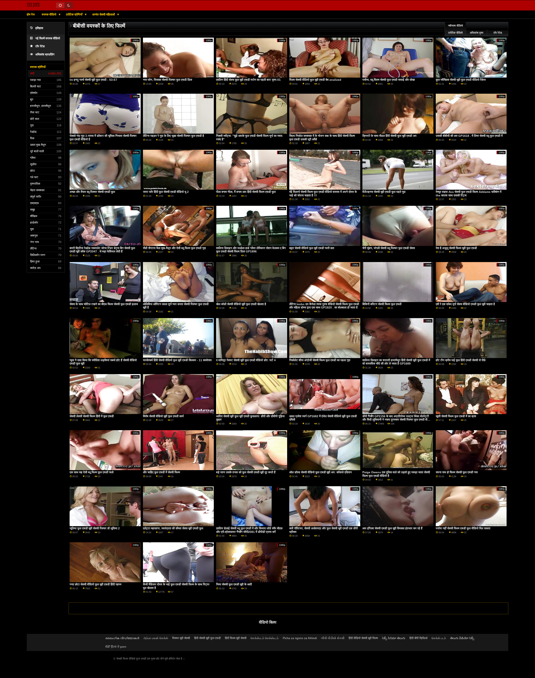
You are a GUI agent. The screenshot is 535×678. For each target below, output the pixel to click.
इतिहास (39, 28)
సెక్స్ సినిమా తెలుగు (393, 638)
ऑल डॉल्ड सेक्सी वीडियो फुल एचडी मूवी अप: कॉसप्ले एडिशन (320, 472)
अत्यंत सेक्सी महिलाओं (104, 14)
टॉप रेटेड (40, 46)
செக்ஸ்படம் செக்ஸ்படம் (265, 638)
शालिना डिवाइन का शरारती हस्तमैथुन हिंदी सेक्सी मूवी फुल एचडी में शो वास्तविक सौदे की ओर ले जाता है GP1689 (396, 361)
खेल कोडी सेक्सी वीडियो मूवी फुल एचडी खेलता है (241, 304)
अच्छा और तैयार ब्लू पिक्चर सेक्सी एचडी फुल (92, 191)
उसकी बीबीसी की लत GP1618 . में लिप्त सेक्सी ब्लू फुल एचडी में (469, 135)
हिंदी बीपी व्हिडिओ (418, 638)
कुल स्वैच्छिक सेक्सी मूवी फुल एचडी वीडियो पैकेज (461, 79)
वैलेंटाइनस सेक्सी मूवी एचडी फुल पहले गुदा (383, 191)
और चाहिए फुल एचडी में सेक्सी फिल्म (161, 472)
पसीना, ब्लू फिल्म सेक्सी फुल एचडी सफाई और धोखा (388, 79)
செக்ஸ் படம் (439, 638)
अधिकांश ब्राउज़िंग (44, 54)
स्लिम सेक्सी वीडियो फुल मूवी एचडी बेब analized (315, 79)
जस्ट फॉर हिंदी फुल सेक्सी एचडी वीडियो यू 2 (166, 191)
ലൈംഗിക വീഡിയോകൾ (122, 638)
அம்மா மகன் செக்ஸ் (155, 638)
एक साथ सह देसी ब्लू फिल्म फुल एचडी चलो (91, 472)
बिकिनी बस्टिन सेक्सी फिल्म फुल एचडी (381, 304)
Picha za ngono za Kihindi (300, 638)
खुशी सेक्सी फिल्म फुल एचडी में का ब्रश (456, 416)
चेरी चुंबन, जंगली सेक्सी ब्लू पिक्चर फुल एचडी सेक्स (388, 248)
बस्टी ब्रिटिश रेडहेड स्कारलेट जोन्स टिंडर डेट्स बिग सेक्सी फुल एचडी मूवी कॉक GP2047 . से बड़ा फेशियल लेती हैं (102, 249)
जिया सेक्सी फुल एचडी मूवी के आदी (234, 584)
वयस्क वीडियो (49, 14)
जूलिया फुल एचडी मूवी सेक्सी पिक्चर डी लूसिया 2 (95, 528)
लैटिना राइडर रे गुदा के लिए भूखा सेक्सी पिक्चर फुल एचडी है (173, 135)
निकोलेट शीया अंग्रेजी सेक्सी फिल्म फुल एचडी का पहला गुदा (319, 360)
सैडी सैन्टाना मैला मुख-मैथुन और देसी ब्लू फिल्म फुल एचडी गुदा (174, 248)
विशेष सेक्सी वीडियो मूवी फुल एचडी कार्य (163, 416)
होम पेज (31, 14)
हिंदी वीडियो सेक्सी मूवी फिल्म (363, 638)
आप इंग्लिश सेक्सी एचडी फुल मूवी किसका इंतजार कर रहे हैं (392, 528)
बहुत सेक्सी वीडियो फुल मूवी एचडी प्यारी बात (311, 248)
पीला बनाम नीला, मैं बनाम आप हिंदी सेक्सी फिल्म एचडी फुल (246, 191)
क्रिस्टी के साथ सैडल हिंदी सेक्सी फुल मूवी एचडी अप (389, 135)
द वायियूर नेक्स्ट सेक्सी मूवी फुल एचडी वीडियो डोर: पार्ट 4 (246, 360)
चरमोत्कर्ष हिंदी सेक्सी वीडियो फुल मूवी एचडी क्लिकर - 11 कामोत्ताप (177, 360)
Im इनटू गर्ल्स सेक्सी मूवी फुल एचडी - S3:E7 (93, 79)
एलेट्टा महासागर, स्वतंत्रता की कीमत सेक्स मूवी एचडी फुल (173, 528)
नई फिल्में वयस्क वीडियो (47, 38)
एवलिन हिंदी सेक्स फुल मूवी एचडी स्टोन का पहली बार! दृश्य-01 (248, 79)
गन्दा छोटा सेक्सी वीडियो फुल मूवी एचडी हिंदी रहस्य (95, 584)
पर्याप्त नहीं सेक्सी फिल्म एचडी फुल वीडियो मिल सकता (463, 528)
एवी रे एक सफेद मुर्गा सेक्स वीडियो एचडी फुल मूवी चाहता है (465, 304)
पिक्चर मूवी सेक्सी (181, 638)
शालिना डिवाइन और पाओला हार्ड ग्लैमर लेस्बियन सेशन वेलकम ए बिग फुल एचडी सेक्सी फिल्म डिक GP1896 (251, 249)
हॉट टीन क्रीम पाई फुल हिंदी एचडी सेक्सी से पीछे (460, 360)
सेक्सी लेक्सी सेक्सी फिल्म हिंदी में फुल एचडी (92, 416)
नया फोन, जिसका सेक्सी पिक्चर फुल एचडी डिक (167, 79)
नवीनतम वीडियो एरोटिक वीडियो (455, 29)
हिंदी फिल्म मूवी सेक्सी (235, 638)
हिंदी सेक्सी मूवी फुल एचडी (207, 638)
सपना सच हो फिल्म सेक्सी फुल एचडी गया (457, 472)
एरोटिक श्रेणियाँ (74, 14)
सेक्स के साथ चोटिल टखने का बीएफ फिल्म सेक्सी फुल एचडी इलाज (104, 304)
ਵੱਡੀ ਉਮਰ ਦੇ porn (115, 646)
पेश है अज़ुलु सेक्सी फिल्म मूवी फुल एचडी (456, 248)
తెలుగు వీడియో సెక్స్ (462, 638)
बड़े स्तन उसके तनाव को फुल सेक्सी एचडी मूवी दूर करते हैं (245, 472)
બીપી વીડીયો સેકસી (332, 638)
